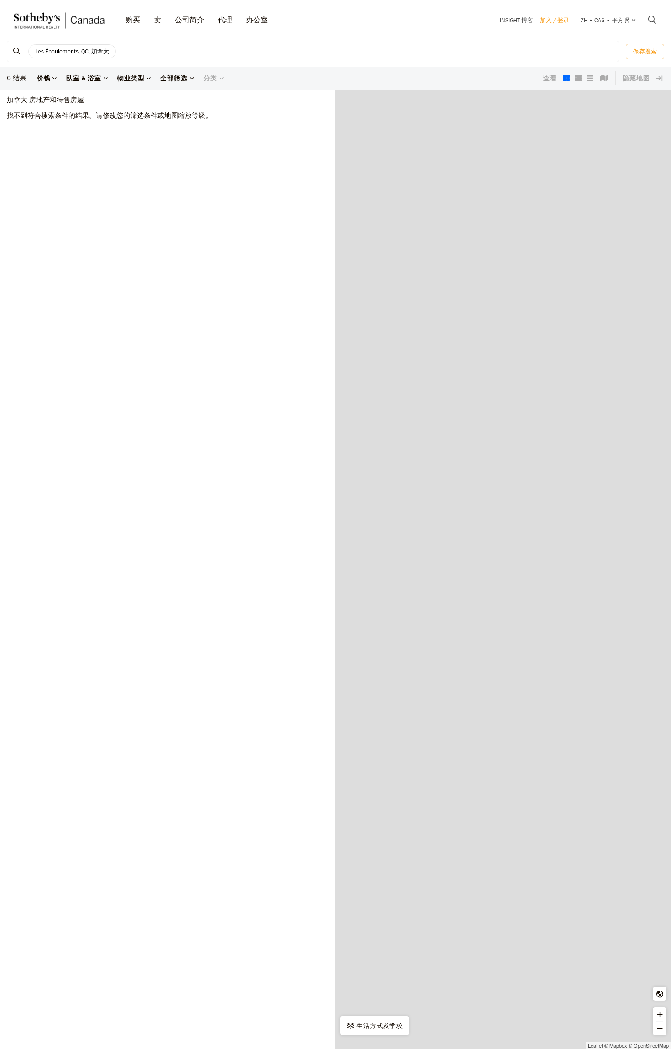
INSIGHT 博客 (516, 20)
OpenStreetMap (651, 1045)
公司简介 (189, 20)
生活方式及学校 (379, 1026)
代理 (225, 20)
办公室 (257, 20)
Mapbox (618, 1045)
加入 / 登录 (554, 20)
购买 (133, 20)
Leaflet (595, 1045)
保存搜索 (645, 51)
